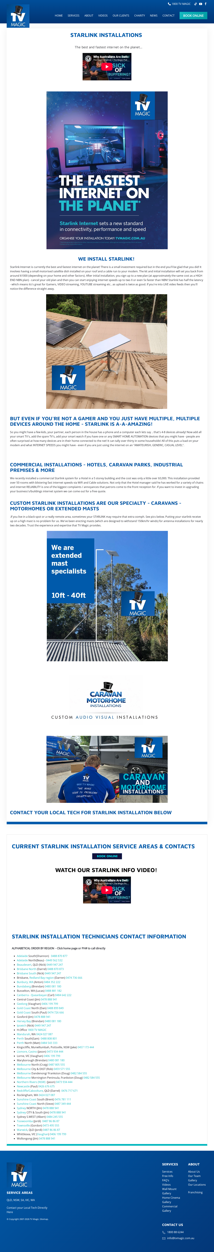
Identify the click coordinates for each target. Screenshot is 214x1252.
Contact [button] (169, 15)
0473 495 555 (51, 1125)
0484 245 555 (54, 1117)
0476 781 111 (63, 1099)
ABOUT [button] (88, 15)
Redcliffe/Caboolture (30, 1091)
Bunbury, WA (25, 982)
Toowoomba (25, 1121)
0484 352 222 (52, 982)
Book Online (193, 16)
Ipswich (21, 1025)
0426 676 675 (46, 1086)
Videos (166, 1184)
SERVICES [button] (73, 15)
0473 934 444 (55, 1051)
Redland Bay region (41, 978)
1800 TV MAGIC (181, 4)
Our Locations (197, 1184)
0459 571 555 (62, 1069)
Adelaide (22, 956)
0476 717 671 (69, 1091)
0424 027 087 (44, 1034)
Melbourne (24, 1064)
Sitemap (44, 1219)
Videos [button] (103, 15)
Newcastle (23, 1086)
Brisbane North (26, 969)
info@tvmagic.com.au (180, 1238)
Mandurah (23, 1034)
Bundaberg (24, 986)
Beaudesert (24, 964)
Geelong (22, 1004)
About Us (194, 1171)
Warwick (22, 1130)
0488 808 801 (49, 1038)
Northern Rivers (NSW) (31, 1082)
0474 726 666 (55, 1012)
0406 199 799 (50, 1004)
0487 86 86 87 (50, 1121)
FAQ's (165, 1180)
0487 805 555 (56, 1064)
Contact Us (172, 1225)
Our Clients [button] (121, 15)
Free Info (167, 1176)
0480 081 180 (53, 986)
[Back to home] (18, 16)
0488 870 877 (59, 956)
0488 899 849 (55, 1008)
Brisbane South (26, 973)
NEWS (153, 15)
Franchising (195, 1192)
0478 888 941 (49, 999)
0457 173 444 (86, 1047)
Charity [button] (139, 15)
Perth (20, 1038)
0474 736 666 (74, 978)
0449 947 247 (54, 964)
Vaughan (42, 1134)
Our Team (194, 1176)
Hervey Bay (24, 1021)
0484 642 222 (63, 995)
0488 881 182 (53, 991)
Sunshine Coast (26, 1099)
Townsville (23, 1125)
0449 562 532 (54, 960)
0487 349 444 (63, 1104)
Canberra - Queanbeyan (32, 995)
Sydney (21, 1108)
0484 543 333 (49, 1043)
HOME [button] (59, 15)
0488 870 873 (55, 969)
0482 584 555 (79, 1073)
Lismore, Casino (27, 1051)
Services (167, 1171)
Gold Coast (24, 1008)
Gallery (192, 1180)
